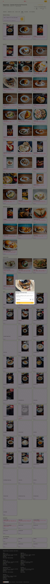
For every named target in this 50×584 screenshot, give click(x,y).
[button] (25, 285)
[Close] (33, 281)
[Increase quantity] (32, 299)
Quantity (18, 299)
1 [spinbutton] (31, 299)
